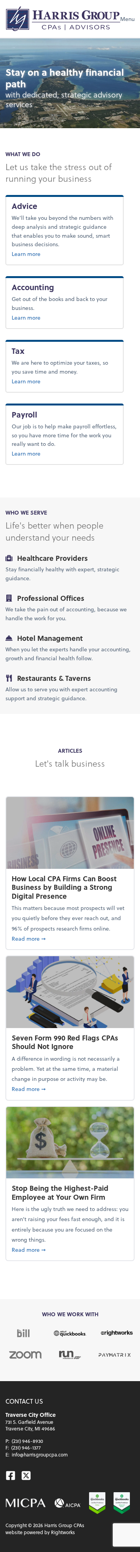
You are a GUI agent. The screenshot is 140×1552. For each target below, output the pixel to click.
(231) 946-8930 (27, 1440)
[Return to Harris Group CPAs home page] (62, 18)
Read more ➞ (70, 938)
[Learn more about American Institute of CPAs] (67, 1503)
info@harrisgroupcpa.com (40, 1454)
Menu (127, 19)
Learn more (43, 253)
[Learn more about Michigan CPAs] (25, 1503)
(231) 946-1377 (26, 1447)
